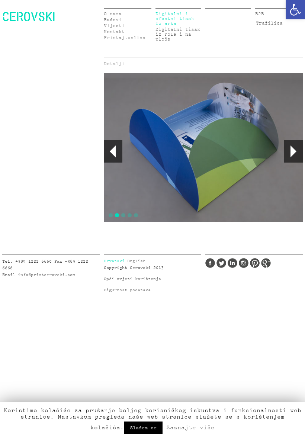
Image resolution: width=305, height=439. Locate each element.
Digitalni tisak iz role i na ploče (177, 34)
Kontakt (114, 31)
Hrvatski (114, 261)
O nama (113, 14)
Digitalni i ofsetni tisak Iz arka (174, 19)
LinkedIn (232, 263)
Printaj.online (124, 37)
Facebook (210, 263)
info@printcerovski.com (46, 275)
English (136, 261)
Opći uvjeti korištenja (132, 279)
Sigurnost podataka (127, 290)
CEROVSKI (28, 16)
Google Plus (266, 263)
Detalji (114, 63)
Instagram (243, 263)
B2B (259, 14)
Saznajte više (190, 427)
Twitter (221, 263)
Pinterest (255, 263)
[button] (295, 9)
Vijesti (114, 25)
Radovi (113, 19)
